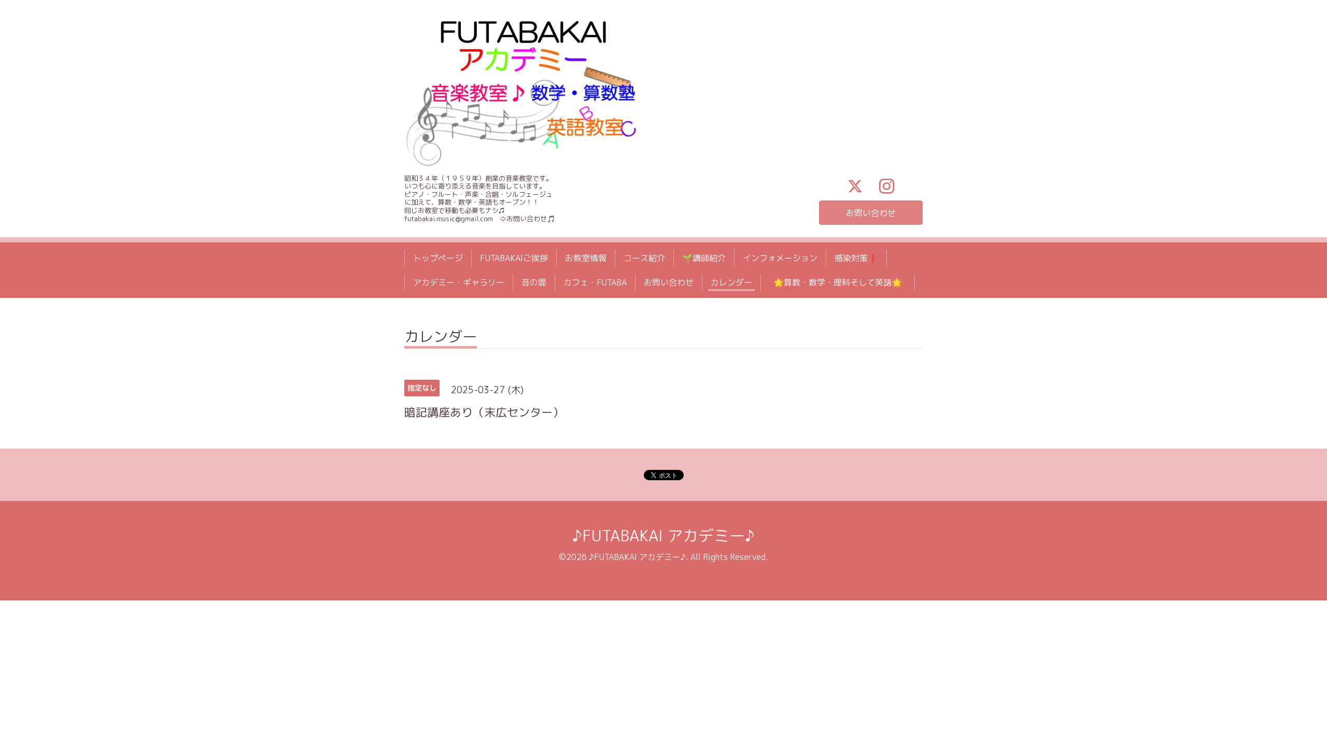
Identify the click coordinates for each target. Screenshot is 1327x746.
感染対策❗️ (856, 258)
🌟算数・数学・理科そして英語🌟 (841, 282)
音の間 (533, 282)
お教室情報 (585, 258)
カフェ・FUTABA (595, 282)
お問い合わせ (871, 213)
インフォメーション (780, 258)
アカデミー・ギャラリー (458, 282)
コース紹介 (644, 258)
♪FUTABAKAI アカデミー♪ (663, 536)
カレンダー (731, 282)
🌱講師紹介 (704, 258)
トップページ (438, 258)
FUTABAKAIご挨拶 (514, 258)
